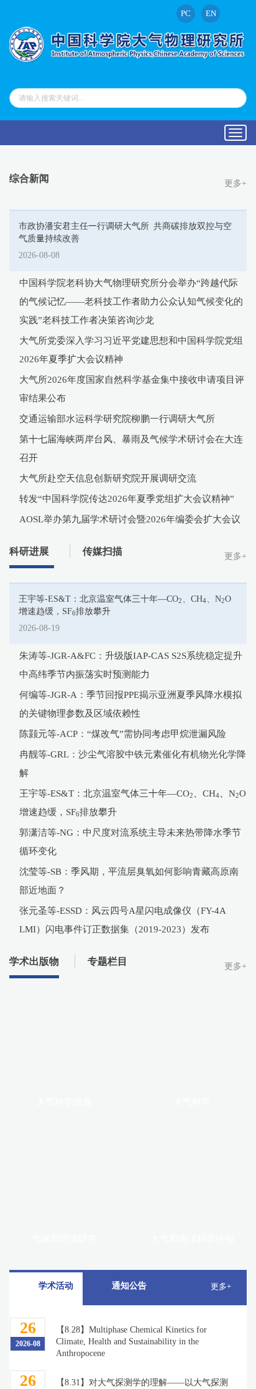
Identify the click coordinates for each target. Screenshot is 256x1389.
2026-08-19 (39, 628)
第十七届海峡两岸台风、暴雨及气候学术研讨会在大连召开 (131, 448)
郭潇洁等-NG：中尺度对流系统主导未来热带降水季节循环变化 (130, 842)
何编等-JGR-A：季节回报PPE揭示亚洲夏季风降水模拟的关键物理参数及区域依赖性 (130, 704)
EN (211, 13)
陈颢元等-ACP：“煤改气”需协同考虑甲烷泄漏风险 (122, 734)
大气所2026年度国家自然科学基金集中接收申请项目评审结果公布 (131, 389)
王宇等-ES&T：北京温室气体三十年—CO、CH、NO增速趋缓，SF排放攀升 (125, 605)
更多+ (235, 183)
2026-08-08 (39, 255)
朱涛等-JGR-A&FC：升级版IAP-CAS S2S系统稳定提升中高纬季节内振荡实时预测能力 (130, 665)
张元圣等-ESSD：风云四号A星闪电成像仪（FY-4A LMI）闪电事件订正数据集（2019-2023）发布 (122, 920)
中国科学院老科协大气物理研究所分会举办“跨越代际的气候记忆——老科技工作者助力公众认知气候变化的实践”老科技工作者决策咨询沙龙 (131, 301)
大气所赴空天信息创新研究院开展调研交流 (107, 478)
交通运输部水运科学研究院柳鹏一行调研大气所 (117, 419)
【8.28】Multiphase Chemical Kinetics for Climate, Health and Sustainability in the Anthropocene (131, 1341)
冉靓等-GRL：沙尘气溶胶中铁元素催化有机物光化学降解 (132, 763)
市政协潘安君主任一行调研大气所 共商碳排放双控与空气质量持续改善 (125, 232)
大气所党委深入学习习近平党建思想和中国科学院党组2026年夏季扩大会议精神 (131, 350)
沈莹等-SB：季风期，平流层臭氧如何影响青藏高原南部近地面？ (129, 881)
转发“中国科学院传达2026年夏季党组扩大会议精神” (126, 499)
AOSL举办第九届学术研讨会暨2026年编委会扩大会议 (129, 519)
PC (186, 13)
